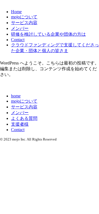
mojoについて (24, 17)
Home (16, 11)
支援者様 (20, 124)
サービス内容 (24, 22)
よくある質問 (24, 118)
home (16, 96)
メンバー (20, 28)
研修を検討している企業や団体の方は (48, 34)
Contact (17, 39)
